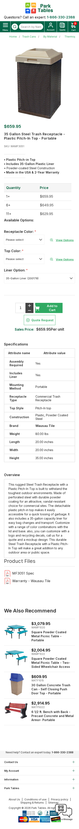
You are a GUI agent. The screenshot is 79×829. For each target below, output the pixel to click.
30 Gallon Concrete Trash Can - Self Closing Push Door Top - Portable (50, 689)
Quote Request (42, 320)
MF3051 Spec (23, 573)
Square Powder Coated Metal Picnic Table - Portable (48, 636)
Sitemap (53, 802)
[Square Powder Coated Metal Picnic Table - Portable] (16, 658)
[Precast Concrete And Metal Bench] (16, 711)
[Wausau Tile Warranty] (7, 581)
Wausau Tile (45, 426)
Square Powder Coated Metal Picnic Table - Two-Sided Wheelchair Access (50, 662)
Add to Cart (52, 308)
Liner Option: (15, 270)
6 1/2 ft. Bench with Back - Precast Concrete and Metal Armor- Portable (52, 716)
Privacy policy (59, 799)
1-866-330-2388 (61, 17)
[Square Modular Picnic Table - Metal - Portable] (16, 631)
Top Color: (13, 251)
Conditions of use (35, 799)
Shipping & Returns (32, 802)
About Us (14, 799)
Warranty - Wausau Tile (31, 581)
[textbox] (31, 27)
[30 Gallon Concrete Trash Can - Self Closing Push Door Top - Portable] (16, 684)
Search (15, 27)
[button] (64, 820)
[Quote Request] (62, 26)
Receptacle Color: (19, 231)
